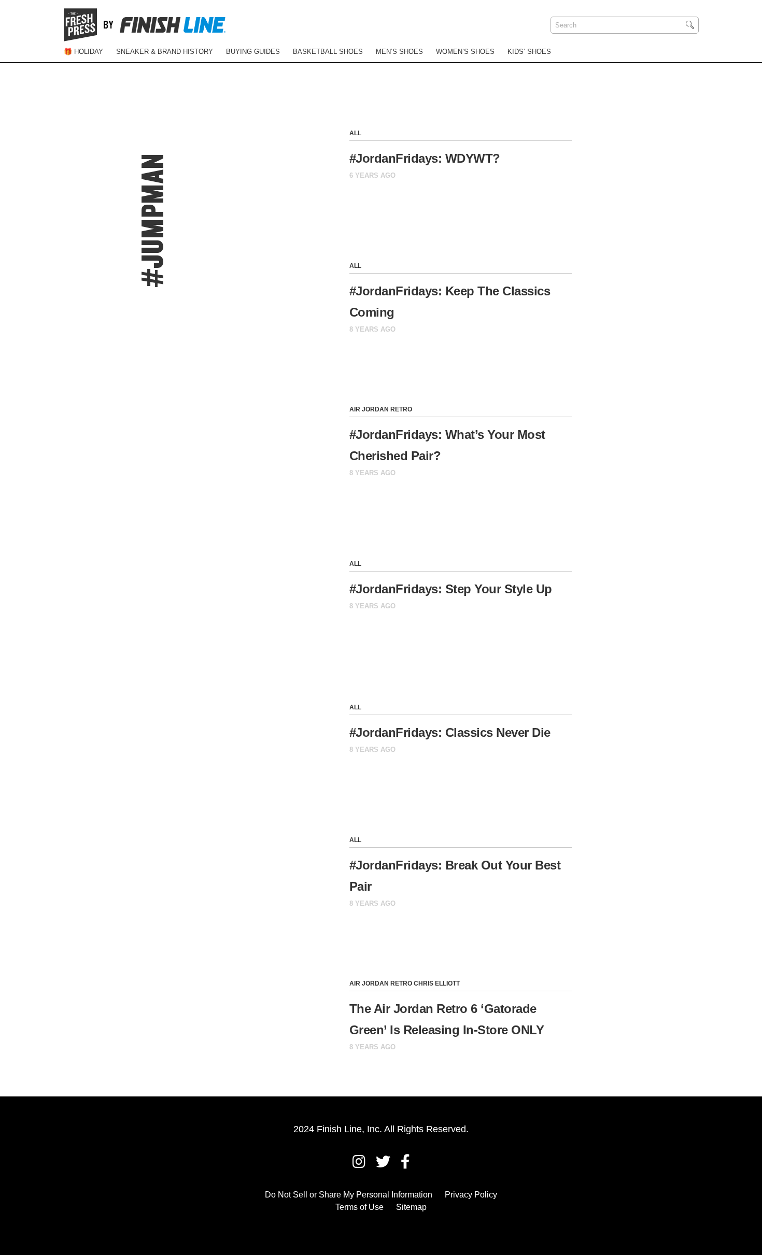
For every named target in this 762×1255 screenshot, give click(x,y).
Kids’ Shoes (529, 51)
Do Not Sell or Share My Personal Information (348, 1194)
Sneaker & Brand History (164, 51)
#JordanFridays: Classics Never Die (450, 732)
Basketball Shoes (328, 51)
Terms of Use (359, 1207)
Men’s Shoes (399, 51)
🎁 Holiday (83, 51)
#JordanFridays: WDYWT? (424, 158)
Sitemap (411, 1207)
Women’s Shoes (465, 51)
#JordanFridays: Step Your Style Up (450, 589)
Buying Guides (253, 51)
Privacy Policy (471, 1194)
